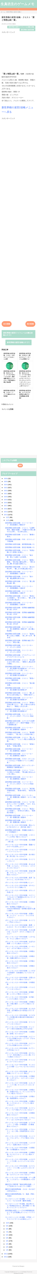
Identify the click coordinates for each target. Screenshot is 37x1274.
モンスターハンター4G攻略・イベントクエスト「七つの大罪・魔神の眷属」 (19, 1200)
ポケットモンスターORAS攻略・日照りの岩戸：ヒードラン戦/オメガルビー (20, 978)
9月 (7, 1226)
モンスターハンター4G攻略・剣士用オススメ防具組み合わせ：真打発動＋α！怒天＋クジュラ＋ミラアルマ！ (20, 1205)
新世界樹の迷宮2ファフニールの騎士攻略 (21, 27)
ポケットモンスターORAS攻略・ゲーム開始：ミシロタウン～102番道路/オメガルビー (20, 1179)
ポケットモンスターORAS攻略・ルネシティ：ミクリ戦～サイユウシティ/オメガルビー (20, 1085)
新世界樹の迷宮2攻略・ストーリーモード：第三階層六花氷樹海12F (19, 698)
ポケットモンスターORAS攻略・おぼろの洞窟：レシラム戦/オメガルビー (20, 942)
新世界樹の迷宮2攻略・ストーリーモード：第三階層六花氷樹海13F (19, 689)
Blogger (22, 1266)
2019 (6, 499)
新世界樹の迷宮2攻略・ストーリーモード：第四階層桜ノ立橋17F (19, 592)
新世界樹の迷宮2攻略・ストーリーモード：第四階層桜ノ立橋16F (19, 603)
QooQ (21, 1273)
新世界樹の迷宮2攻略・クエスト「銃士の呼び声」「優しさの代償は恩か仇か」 (20, 568)
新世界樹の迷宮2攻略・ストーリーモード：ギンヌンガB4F (19, 646)
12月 (8, 517)
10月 (8, 1223)
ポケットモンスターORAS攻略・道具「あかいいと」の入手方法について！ (20, 878)
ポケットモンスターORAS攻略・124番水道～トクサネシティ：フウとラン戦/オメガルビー (20, 1103)
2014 (6, 515)
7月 (7, 1232)
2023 (6, 487)
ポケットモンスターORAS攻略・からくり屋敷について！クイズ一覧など (20, 1072)
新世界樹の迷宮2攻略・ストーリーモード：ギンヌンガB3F (19, 651)
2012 (6, 1257)
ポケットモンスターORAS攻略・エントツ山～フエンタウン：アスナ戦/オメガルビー (20, 1138)
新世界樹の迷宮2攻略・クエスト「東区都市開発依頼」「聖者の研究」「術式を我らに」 (20, 790)
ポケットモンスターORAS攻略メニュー (19, 882)
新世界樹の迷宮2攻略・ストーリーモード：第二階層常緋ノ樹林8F (19, 750)
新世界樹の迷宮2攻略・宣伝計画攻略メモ (20, 547)
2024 (6, 484)
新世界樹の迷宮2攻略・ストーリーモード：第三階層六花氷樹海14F (19, 674)
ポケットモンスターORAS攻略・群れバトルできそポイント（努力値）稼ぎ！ (20, 826)
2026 (6, 478)
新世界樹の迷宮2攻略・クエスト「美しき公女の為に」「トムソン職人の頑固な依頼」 (20, 739)
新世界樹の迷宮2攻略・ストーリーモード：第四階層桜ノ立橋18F (19, 587)
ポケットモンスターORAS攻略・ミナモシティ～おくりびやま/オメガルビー (20, 1118)
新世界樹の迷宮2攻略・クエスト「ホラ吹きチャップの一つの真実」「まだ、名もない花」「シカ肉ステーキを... (20, 804)
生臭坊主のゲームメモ (17, 4)
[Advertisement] (18, 51)
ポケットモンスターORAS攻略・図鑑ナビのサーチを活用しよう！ (20, 845)
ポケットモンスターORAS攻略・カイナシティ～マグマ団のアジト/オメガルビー (20, 1109)
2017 (6, 505)
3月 (7, 1244)
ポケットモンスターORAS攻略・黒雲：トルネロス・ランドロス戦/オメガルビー (20, 926)
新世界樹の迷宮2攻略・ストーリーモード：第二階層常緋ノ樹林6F (19, 778)
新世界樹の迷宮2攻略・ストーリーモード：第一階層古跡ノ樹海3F (19, 821)
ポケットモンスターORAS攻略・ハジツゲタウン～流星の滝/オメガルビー (20, 1144)
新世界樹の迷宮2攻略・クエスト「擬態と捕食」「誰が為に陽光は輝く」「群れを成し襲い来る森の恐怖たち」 (20, 562)
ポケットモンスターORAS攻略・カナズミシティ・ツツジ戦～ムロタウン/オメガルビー (20, 1168)
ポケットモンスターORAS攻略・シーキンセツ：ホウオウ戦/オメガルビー (20, 947)
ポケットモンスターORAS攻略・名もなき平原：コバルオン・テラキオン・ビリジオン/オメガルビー (20, 866)
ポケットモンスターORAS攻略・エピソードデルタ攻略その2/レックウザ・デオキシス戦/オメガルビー (20, 1038)
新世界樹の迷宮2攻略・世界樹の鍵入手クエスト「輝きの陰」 (20, 641)
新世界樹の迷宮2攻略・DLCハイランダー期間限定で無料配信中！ (20, 766)
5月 (7, 1238)
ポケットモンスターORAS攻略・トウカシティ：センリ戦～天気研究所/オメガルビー (20, 1131)
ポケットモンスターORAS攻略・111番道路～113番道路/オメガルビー (20, 1148)
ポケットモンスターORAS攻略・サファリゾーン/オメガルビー (20, 1023)
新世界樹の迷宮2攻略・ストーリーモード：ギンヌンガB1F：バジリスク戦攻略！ (19, 783)
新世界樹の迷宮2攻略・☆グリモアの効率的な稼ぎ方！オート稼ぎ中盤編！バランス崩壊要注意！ (20, 722)
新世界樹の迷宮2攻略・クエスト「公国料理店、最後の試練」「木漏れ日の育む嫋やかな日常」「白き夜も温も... (20, 529)
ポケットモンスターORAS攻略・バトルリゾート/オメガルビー (20, 988)
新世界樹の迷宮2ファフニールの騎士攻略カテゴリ (18, 334)
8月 (7, 1229)
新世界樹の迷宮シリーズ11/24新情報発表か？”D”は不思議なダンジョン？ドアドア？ (20, 1212)
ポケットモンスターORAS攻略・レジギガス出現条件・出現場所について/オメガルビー (20, 972)
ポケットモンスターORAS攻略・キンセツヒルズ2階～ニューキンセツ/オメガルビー (20, 1066)
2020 (6, 497)
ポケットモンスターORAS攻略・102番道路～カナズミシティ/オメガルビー (20, 1173)
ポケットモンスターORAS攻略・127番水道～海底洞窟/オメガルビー (20, 1097)
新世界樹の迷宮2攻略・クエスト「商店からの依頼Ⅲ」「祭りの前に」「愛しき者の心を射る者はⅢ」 (20, 598)
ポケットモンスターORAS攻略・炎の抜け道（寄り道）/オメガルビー (20, 855)
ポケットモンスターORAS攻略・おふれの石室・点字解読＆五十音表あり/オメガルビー (20, 1010)
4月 (7, 1241)
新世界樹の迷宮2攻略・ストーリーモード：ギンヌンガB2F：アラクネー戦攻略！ (19, 716)
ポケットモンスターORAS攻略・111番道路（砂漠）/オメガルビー (20, 1032)
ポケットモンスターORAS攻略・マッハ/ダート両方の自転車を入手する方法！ (19, 1028)
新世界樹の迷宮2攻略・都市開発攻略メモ (20, 544)
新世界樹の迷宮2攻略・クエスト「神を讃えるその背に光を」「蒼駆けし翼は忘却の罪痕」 (20, 662)
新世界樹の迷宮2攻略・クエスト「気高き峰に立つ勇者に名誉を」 (20, 551)
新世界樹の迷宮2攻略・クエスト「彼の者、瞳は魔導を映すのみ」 (19, 577)
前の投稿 (30, 324)
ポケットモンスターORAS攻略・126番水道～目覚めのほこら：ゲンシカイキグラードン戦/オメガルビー (20, 1091)
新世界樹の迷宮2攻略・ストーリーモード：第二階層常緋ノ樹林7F (19, 755)
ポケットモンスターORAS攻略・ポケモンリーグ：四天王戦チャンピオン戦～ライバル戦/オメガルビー (20, 1055)
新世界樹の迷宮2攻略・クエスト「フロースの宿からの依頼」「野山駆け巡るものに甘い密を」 (20, 772)
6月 (7, 1235)
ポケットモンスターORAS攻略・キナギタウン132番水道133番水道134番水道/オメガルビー (20, 1017)
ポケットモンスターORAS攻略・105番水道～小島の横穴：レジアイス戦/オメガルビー (20, 1003)
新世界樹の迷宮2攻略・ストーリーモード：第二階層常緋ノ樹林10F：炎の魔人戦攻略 (20, 629)
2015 (6, 512)
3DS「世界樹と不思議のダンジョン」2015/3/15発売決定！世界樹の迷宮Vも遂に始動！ (20, 908)
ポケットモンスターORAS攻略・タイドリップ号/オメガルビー (20, 921)
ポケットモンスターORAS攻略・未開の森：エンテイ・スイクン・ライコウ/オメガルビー (19, 915)
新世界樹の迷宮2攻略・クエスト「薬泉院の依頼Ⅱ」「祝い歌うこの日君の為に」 (20, 733)
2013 (6, 1254)
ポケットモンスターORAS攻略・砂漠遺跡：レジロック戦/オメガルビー (19, 993)
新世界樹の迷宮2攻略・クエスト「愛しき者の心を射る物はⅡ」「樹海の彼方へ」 (20, 694)
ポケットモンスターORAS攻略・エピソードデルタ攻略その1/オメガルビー (20, 1044)
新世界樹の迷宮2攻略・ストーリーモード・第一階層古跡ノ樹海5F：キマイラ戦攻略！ (20, 797)
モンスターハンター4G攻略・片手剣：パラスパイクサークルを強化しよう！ (19, 1218)
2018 (6, 502)
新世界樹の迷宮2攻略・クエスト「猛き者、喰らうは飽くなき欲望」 (19, 556)
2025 (6, 481)
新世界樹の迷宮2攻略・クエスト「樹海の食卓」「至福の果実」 (20, 745)
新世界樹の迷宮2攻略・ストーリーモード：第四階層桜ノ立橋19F (19, 572)
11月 (8, 520)
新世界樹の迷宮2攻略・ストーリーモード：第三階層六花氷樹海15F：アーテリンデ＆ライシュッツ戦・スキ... (20, 668)
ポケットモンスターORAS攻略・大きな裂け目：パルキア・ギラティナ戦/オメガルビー (20, 932)
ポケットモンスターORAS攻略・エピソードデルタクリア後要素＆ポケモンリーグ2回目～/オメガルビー (20, 897)
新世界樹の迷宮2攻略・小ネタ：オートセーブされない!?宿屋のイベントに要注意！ (20, 760)
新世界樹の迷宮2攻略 (27, 29)
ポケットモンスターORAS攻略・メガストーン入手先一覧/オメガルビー (20, 836)
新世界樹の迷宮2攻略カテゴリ (18, 342)
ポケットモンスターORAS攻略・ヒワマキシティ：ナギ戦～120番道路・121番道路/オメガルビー (20, 1124)
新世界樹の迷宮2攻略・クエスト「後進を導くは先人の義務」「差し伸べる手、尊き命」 (20, 635)
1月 (7, 1250)
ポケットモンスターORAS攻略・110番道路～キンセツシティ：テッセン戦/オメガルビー (20, 1154)
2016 (6, 509)
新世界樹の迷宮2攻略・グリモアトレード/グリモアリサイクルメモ (20, 656)
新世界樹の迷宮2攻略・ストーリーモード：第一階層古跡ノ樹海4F (19, 816)
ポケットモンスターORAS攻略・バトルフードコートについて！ (20, 850)
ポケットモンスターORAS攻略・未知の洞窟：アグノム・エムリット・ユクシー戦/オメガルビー (20, 873)
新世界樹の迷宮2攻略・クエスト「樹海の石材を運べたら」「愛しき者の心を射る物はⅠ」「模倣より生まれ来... (20, 704)
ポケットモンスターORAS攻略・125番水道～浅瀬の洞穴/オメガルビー (20, 957)
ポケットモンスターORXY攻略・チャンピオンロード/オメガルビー (20, 1060)
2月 (7, 1247)
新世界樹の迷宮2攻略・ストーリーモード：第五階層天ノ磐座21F (19, 524)
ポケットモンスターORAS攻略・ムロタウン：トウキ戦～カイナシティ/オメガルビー (20, 1161)
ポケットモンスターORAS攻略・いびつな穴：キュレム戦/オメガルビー (20, 937)
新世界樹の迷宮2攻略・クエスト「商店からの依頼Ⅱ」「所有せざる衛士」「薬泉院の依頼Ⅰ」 (20, 810)
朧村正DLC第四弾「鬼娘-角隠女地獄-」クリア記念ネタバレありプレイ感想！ (20, 1185)
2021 (6, 493)
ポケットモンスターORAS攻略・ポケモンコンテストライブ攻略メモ (20, 886)
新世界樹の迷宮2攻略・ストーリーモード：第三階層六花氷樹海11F (19, 710)
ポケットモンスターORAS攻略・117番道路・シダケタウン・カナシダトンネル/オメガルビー (20, 1078)
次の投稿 (6, 324)
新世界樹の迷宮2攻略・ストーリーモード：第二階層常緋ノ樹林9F (19, 728)
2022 (6, 490)
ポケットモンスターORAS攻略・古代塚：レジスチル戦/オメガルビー (20, 998)
